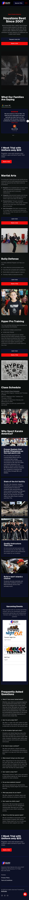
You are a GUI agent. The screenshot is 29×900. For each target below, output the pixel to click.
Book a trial (14, 43)
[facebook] (5, 895)
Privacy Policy (5, 878)
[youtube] (7, 895)
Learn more (14, 219)
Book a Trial (14, 284)
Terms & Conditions (6, 880)
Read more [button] (14, 122)
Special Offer (18, 3)
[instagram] (2, 895)
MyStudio (4, 891)
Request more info (14, 39)
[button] (1, 121)
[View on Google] (14, 126)
